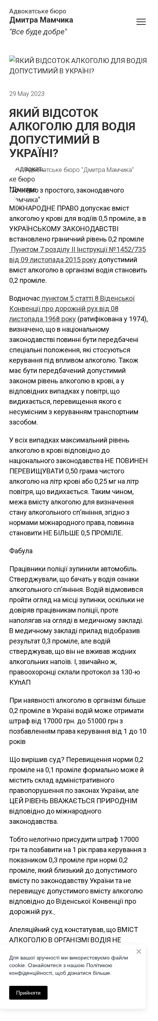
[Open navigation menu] (141, 21)
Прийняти (28, 993)
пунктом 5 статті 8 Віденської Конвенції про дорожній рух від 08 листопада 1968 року (72, 308)
